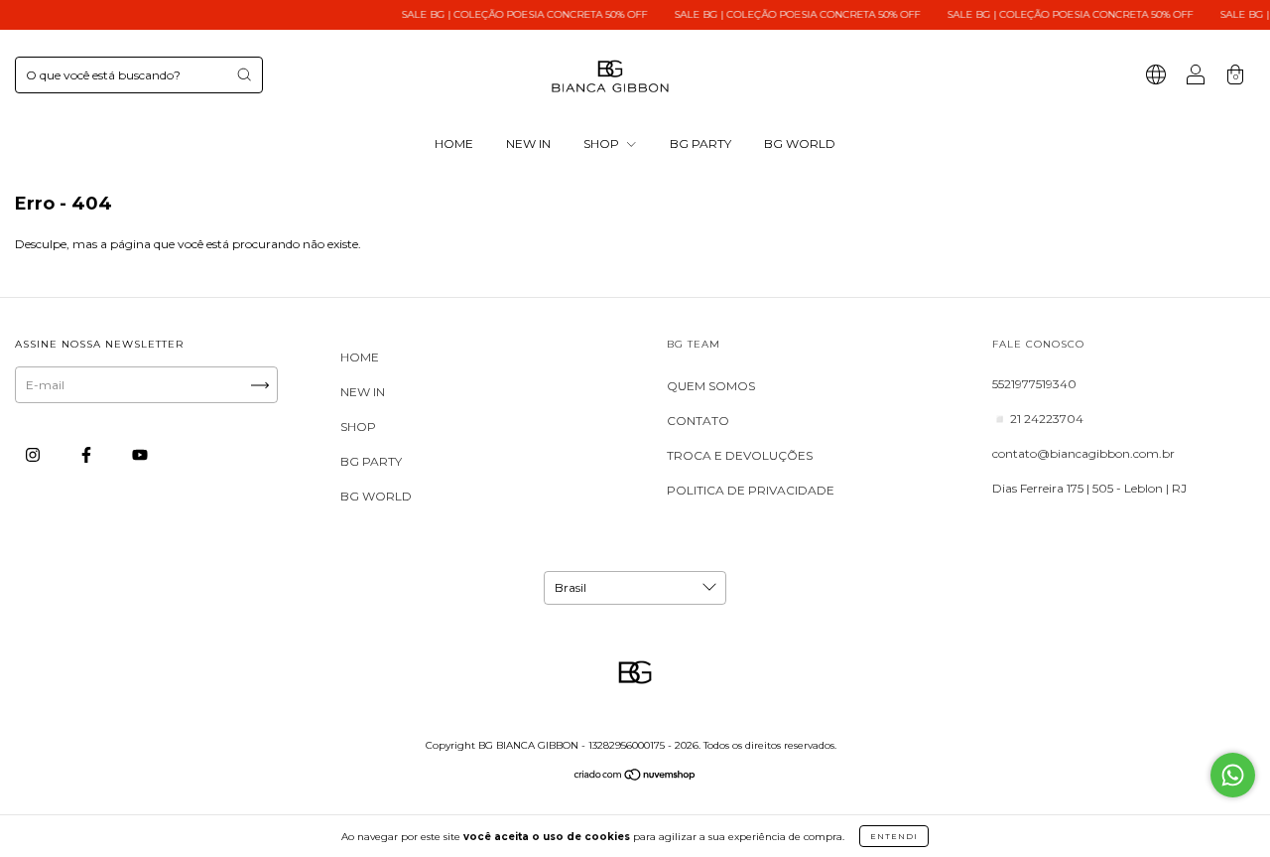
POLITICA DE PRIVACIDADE (750, 490)
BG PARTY (700, 143)
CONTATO (698, 420)
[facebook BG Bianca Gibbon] (87, 454)
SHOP (602, 143)
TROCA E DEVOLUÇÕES (740, 455)
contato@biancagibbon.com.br (1083, 453)
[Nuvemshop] (635, 777)
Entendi (894, 836)
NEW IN (528, 143)
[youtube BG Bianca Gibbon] (140, 454)
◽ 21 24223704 (1037, 418)
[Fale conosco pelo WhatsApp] (1232, 775)
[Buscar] (244, 74)
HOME (454, 143)
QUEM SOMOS (711, 385)
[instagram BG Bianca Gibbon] (34, 454)
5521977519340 (1034, 383)
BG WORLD (799, 143)
